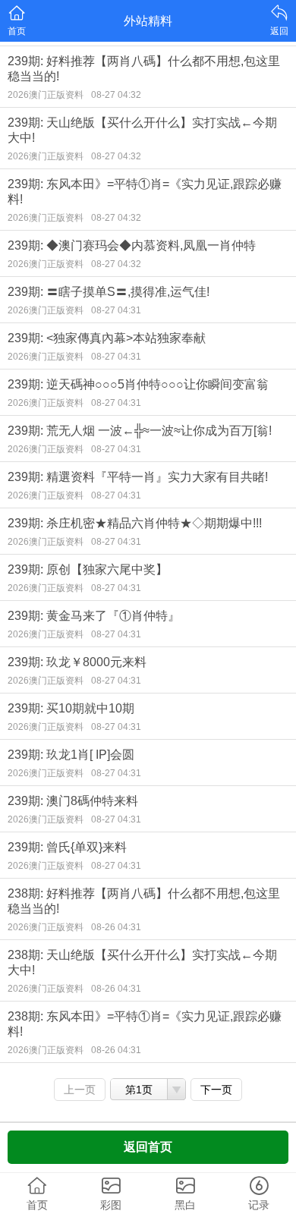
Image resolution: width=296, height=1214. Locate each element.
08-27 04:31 (116, 310)
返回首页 (148, 1146)
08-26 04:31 (116, 927)
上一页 (80, 1089)
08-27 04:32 (116, 95)
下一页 (216, 1089)
